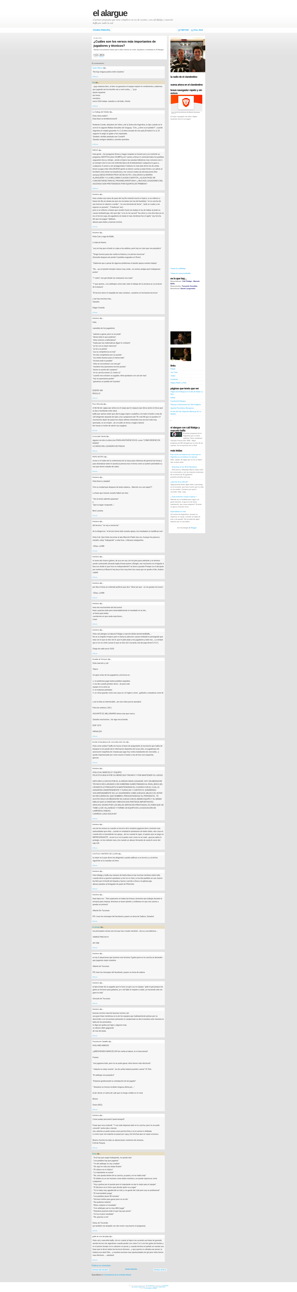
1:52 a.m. (95, 398)
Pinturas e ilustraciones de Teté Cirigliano (186, 404)
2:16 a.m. (95, 577)
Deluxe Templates (159, 1287)
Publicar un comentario (101, 1266)
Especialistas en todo (178, 511)
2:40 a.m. (95, 818)
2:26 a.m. (95, 736)
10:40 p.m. (95, 76)
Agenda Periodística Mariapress (182, 408)
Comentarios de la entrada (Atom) (117, 1275)
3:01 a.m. (95, 1003)
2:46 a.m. (95, 865)
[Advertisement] (187, 157)
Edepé (173, 369)
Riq (93, 82)
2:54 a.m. (95, 947)
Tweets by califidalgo (178, 268)
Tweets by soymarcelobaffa (180, 273)
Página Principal (102, 30)
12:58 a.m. (95, 188)
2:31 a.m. (95, 762)
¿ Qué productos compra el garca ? (183, 497)
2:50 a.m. (95, 889)
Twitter (184, 30)
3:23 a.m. (95, 1230)
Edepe (173, 397)
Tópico (101, 56)
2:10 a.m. (95, 471)
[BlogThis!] (97, 55)
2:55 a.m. (95, 977)
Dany (94, 1154)
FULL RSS (198, 30)
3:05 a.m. (95, 1109)
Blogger (194, 528)
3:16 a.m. (95, 1148)
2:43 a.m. (95, 848)
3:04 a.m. (95, 1035)
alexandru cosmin (150, 1288)
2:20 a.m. (95, 624)
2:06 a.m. (95, 451)
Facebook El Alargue (178, 401)
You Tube (174, 372)
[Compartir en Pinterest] (103, 55)
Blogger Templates (138, 1287)
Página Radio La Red (178, 383)
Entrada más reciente (100, 1270)
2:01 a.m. (95, 430)
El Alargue (110, 13)
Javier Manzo (97, 68)
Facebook (174, 379)
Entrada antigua (160, 1270)
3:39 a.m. (95, 1260)
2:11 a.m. (94, 515)
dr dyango (96, 927)
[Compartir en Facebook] (101, 55)
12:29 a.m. (95, 144)
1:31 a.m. (95, 226)
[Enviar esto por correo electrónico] (94, 55)
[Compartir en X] (99, 55)
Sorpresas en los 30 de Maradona (184, 467)
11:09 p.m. (95, 106)
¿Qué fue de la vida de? (179, 482)
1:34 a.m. (95, 312)
